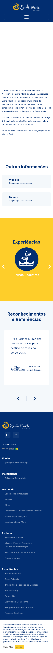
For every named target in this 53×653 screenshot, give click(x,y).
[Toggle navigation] (26, 17)
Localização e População (16, 493)
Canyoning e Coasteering (16, 601)
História (8, 499)
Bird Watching (11, 590)
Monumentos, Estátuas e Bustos (20, 552)
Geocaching (10, 596)
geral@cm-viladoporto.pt (16, 462)
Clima (7, 505)
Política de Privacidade (15, 478)
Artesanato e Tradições (16, 516)
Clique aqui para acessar (20, 183)
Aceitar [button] (19, 647)
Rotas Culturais (12, 579)
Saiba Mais (8, 647)
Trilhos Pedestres (13, 573)
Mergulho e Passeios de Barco (19, 607)
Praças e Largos (12, 558)
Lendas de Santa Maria (15, 522)
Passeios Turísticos (14, 613)
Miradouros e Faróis (14, 537)
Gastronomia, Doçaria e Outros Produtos (24, 510)
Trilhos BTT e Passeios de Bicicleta (21, 585)
